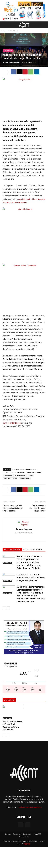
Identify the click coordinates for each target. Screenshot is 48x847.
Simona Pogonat (14, 62)
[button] (4, 24)
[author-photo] (24, 525)
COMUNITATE (13, 31)
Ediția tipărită (24, 837)
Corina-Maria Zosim (34, 472)
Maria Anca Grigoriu (10, 479)
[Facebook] (13, 71)
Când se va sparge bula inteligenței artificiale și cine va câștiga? (12, 508)
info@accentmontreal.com (30, 807)
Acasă (3, 31)
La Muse (30, 476)
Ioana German (20, 476)
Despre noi (17, 834)
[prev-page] (4, 608)
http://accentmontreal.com (24, 532)
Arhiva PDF (37, 834)
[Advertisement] (24, 447)
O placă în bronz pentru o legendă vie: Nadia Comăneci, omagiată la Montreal (31, 577)
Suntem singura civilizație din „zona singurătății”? (37, 508)
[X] (19, 71)
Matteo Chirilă (24, 479)
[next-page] (8, 608)
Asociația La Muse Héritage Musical (24, 469)
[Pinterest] (25, 71)
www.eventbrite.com (12, 423)
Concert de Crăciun (18, 472)
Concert (6, 472)
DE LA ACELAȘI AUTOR (32, 550)
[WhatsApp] (30, 71)
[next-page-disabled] (8, 735)
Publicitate (27, 834)
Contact (8, 834)
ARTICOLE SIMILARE (12, 550)
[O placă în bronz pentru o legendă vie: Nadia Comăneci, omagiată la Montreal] (9, 577)
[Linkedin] (36, 71)
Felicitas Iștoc (8, 476)
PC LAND (27, 844)
